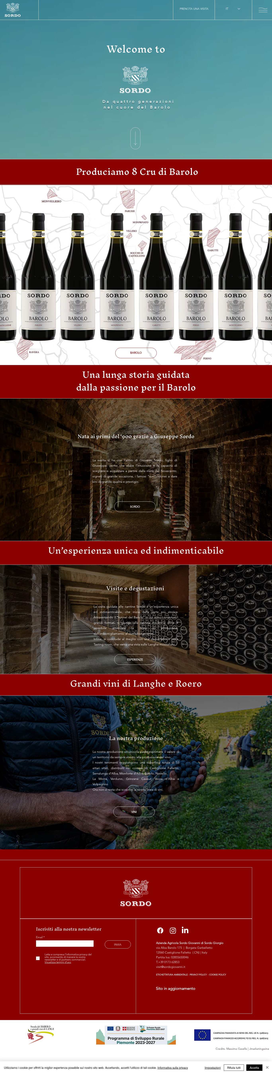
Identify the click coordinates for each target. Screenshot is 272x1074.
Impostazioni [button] (213, 1068)
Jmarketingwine (259, 1049)
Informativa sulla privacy (173, 1068)
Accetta (254, 1068)
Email (39, 937)
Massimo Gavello (236, 1049)
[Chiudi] (267, 1067)
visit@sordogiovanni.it (170, 967)
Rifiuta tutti (234, 1068)
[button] (263, 10)
